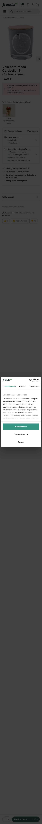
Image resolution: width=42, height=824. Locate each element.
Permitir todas (21, 427)
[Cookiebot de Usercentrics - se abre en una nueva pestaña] (29, 380)
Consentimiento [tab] (9, 387)
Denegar (21, 442)
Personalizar (20, 434)
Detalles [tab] (22, 387)
